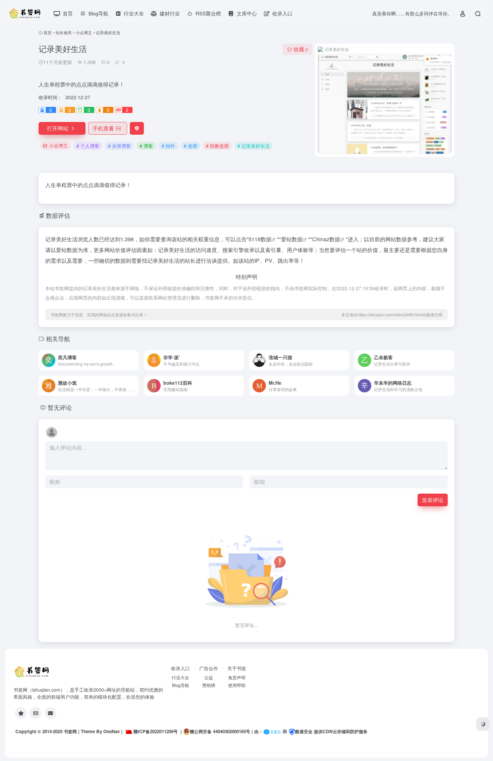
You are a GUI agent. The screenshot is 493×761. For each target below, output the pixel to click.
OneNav (111, 731)
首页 (48, 32)
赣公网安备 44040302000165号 (220, 731)
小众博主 (84, 32)
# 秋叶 (168, 145)
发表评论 (432, 500)
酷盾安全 (304, 731)
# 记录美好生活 (253, 145)
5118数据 (260, 239)
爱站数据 (292, 239)
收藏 (300, 49)
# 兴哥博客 (119, 145)
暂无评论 (60, 407)
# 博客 (146, 145)
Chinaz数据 (326, 239)
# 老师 (190, 145)
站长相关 (64, 32)
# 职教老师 (217, 145)
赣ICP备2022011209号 (155, 731)
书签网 (70, 731)
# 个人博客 (87, 145)
